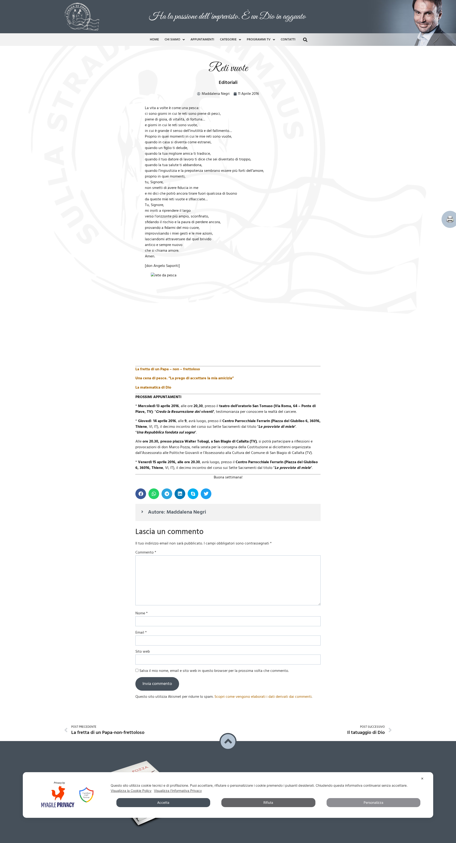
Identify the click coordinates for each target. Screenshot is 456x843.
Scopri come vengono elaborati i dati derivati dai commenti (263, 696)
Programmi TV (259, 38)
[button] (305, 38)
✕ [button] (422, 778)
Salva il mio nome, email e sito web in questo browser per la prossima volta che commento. (214, 670)
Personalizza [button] (373, 802)
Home (154, 38)
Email (141, 631)
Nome (141, 612)
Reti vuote (228, 67)
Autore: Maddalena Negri (177, 511)
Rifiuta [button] (268, 802)
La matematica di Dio (153, 386)
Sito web (142, 650)
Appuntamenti (202, 38)
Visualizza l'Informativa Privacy (178, 791)
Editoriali (228, 81)
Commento (145, 551)
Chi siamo (172, 38)
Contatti (288, 38)
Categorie (228, 38)
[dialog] (228, 795)
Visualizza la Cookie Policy (131, 791)
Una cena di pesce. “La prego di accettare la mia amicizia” (184, 377)
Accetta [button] (163, 802)
